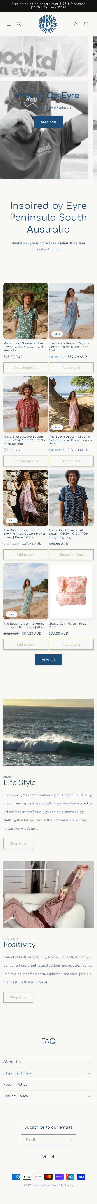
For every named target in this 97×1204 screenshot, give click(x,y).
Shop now (48, 122)
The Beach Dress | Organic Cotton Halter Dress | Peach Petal (70, 440)
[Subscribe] (71, 1139)
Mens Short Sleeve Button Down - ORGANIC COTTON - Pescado (24, 347)
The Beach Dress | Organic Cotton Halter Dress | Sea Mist (69, 347)
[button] (9, 24)
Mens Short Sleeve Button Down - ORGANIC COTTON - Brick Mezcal (24, 440)
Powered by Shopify (62, 1185)
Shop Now (18, 843)
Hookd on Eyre (41, 1185)
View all (48, 659)
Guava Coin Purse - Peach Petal (68, 625)
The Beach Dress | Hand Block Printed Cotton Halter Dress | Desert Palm (24, 534)
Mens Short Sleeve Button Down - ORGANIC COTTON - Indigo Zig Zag (70, 534)
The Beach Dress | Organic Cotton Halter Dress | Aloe (23, 625)
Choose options (25, 367)
